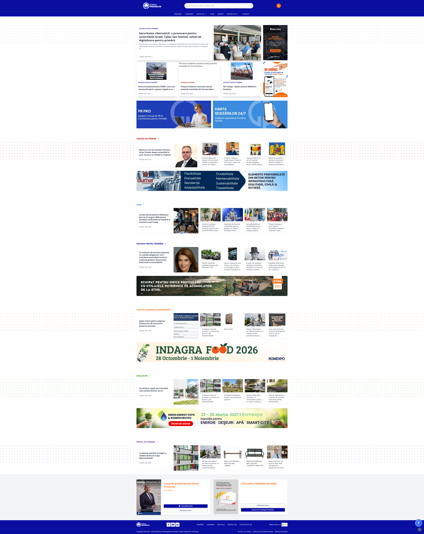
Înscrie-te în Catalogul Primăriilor (263, 510)
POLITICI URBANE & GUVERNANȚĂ (153, 309)
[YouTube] (173, 525)
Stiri (212, 14)
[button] (418, 523)
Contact (246, 14)
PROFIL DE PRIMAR (145, 442)
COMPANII (211, 525)
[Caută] (250, 5)
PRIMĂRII (200, 525)
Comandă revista (187, 506)
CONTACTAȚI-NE (246, 525)
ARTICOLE (221, 525)
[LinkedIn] (177, 525)
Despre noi (232, 14)
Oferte (221, 14)
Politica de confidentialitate (263, 531)
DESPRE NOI (232, 525)
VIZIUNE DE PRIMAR (146, 138)
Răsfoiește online (185, 510)
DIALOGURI (142, 375)
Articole (200, 14)
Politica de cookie (281, 531)
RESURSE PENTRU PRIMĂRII (150, 243)
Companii (189, 14)
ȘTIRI (139, 204)
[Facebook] (169, 525)
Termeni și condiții (244, 531)
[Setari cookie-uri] (419, 529)
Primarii (178, 14)
